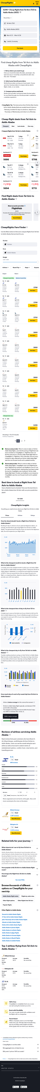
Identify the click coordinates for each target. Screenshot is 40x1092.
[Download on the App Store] (24, 1087)
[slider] (38, 262)
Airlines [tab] (20, 515)
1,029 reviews (14, 830)
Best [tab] (13, 126)
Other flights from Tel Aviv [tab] (25, 900)
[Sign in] (33, 3)
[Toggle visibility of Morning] (8, 685)
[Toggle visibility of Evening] (8, 686)
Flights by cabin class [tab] (27, 896)
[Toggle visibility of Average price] (26, 643)
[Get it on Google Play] (16, 1087)
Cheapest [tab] (6, 126)
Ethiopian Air (14, 824)
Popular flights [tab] (7, 905)
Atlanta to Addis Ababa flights (11, 922)
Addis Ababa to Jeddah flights (11, 940)
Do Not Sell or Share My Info (20, 1077)
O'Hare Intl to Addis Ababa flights (12, 917)
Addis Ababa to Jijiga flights (10, 933)
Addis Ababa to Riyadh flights (11, 938)
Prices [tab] (7, 515)
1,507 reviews (14, 815)
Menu (37, 1)
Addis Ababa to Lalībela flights (11, 930)
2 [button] (21, 441)
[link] (16, 218)
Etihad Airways (14, 810)
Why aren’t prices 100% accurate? (13, 1051)
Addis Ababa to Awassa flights (11, 935)
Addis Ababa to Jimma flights (11, 927)
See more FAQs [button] (20, 880)
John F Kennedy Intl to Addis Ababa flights (14, 919)
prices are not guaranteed (9, 1039)
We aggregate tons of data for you (13, 1048)
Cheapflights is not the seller (12, 1044)
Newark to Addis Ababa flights (11, 914)
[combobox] (8, 18)
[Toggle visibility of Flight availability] (15, 643)
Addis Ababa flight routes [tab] (10, 896)
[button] (20, 12)
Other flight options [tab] (9, 900)
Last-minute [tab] (21, 126)
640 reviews (14, 762)
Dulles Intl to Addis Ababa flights (12, 925)
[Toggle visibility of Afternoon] (25, 685)
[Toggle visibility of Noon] (16, 685)
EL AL (11, 757)
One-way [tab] (30, 126)
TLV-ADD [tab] (20, 498)
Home (4, 1058)
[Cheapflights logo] (7, 3)
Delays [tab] (33, 515)
